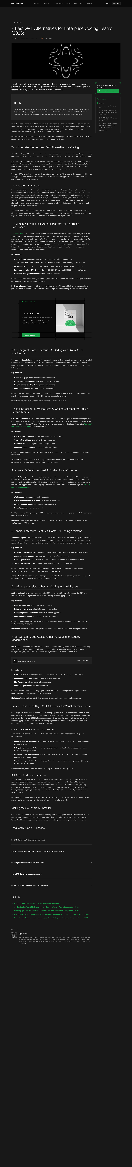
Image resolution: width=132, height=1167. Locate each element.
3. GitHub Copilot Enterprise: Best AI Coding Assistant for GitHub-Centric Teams (108, 125)
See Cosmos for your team (107, 91)
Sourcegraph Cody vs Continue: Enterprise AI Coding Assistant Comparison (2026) (46, 911)
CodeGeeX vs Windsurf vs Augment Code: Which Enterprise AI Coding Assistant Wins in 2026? (51, 918)
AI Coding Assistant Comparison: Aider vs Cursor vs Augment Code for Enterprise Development (51, 914)
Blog (81, 3)
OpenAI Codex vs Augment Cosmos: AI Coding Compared (36, 903)
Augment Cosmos (18, 234)
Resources (89, 3)
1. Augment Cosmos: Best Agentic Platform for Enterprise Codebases (108, 112)
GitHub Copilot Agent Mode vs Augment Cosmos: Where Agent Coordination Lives (46, 907)
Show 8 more (103, 130)
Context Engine (58, 3)
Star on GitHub (82, 660)
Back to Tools (17, 22)
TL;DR (101, 103)
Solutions (46, 3)
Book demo (116, 3)
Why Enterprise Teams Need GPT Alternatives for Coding (108, 107)
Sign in (107, 3)
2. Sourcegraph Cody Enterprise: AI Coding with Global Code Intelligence (108, 119)
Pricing (68, 3)
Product (36, 3)
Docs (75, 3)
